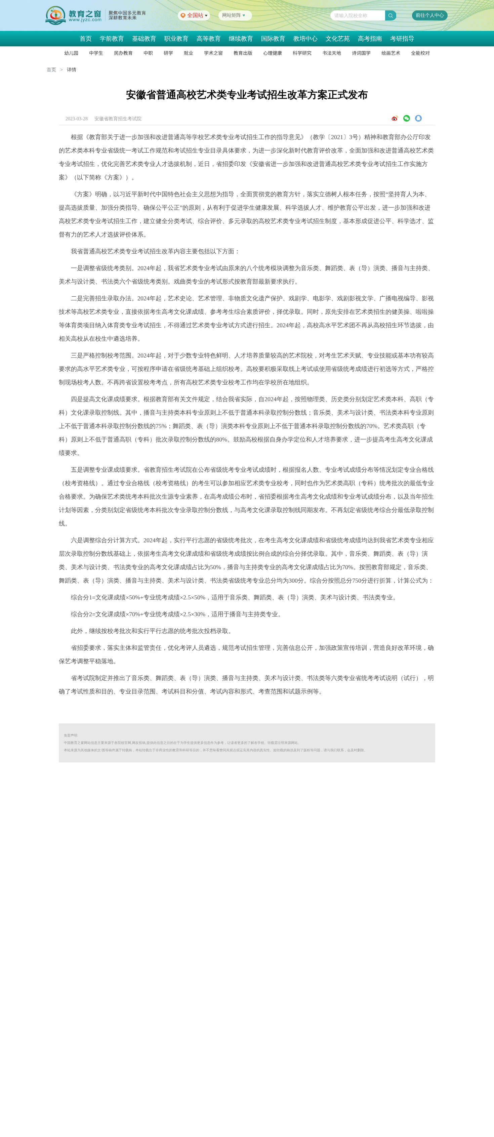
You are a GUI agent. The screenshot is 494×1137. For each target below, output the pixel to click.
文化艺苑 (338, 38)
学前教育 (112, 38)
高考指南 (370, 38)
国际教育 (273, 38)
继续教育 (241, 38)
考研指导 (402, 38)
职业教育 (176, 38)
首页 (86, 38)
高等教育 (209, 38)
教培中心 (305, 38)
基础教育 (144, 38)
